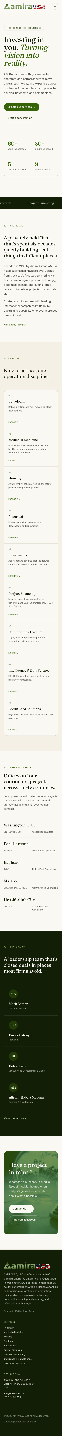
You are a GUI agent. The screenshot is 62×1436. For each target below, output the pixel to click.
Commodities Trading (14, 1354)
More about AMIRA (17, 324)
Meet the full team (17, 1118)
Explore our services (22, 107)
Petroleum (9, 1327)
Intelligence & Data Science (18, 1359)
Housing (8, 1336)
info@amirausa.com (24, 1219)
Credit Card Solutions (15, 1363)
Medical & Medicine (13, 1332)
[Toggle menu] (55, 6)
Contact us (21, 1208)
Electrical (8, 1341)
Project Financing (13, 1350)
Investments (10, 1345)
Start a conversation (20, 118)
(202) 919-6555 (12, 1397)
